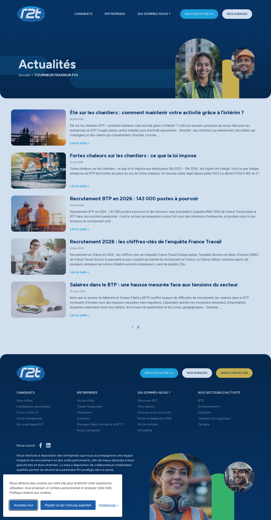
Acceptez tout (23, 505)
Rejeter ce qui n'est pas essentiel (68, 505)
